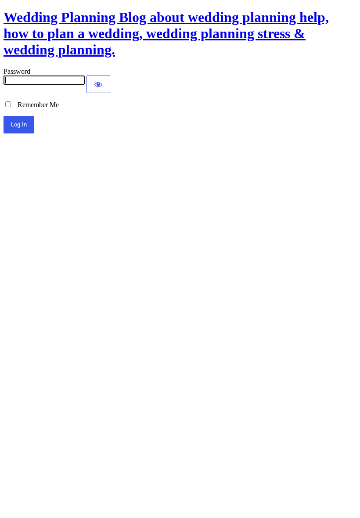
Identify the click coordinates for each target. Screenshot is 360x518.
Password (17, 71)
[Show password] (98, 84)
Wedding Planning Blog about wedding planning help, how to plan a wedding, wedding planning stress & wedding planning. (166, 33)
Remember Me (35, 104)
